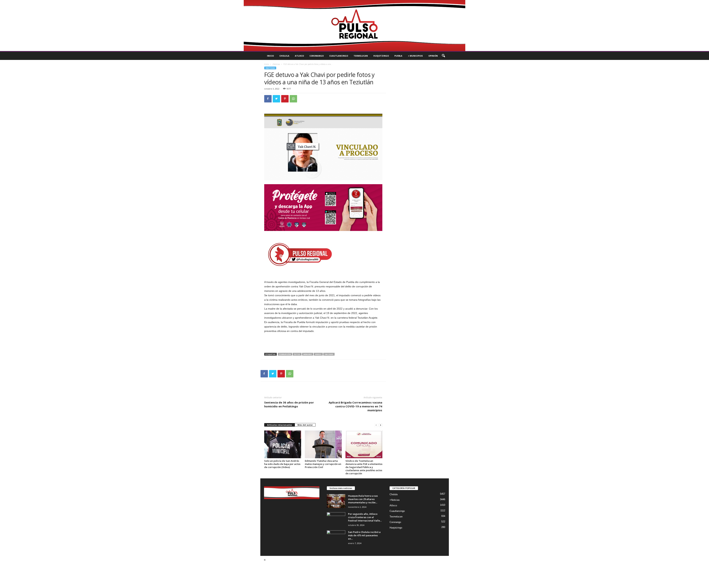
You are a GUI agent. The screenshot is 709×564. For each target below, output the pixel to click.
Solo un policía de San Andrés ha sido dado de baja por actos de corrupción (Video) (282, 464)
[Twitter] (276, 98)
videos (318, 354)
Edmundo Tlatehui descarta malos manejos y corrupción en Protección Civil (323, 464)
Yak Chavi (329, 354)
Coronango (316, 55)
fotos (297, 354)
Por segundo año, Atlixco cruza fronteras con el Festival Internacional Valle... (365, 517)
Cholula (284, 55)
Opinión (433, 55)
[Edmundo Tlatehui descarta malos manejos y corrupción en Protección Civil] (323, 444)
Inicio (270, 55)
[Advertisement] (323, 343)
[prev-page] (376, 425)
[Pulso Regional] (354, 25)
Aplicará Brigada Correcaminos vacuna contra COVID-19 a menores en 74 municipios (355, 406)
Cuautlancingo (338, 55)
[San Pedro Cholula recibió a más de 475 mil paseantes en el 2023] (336, 537)
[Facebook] (268, 98)
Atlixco (299, 55)
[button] (443, 56)
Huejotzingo (381, 55)
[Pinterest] (285, 98)
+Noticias (276, 64)
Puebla (398, 55)
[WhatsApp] (293, 98)
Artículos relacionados (279, 424)
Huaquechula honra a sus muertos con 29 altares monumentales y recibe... (363, 499)
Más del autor (305, 424)
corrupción (285, 354)
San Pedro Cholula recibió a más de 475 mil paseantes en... (364, 535)
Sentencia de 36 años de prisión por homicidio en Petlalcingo (289, 404)
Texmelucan (361, 55)
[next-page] (380, 425)
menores (307, 354)
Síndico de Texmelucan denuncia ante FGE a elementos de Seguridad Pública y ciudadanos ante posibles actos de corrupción (363, 467)
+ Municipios (415, 55)
